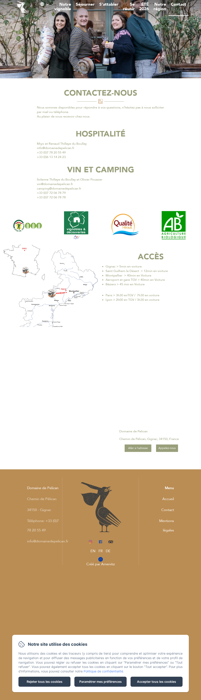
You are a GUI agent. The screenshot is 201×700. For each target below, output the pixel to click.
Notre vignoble (62, 7)
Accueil (168, 499)
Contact (178, 4)
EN (92, 551)
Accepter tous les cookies (156, 682)
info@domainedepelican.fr (47, 541)
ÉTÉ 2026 (144, 7)
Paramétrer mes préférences (100, 682)
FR (101, 551)
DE (108, 551)
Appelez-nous (167, 448)
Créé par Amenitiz (100, 564)
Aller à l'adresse (138, 448)
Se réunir (129, 7)
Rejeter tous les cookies (44, 682)
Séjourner (85, 4)
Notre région (159, 7)
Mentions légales (166, 525)
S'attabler (108, 4)
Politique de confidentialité (103, 671)
